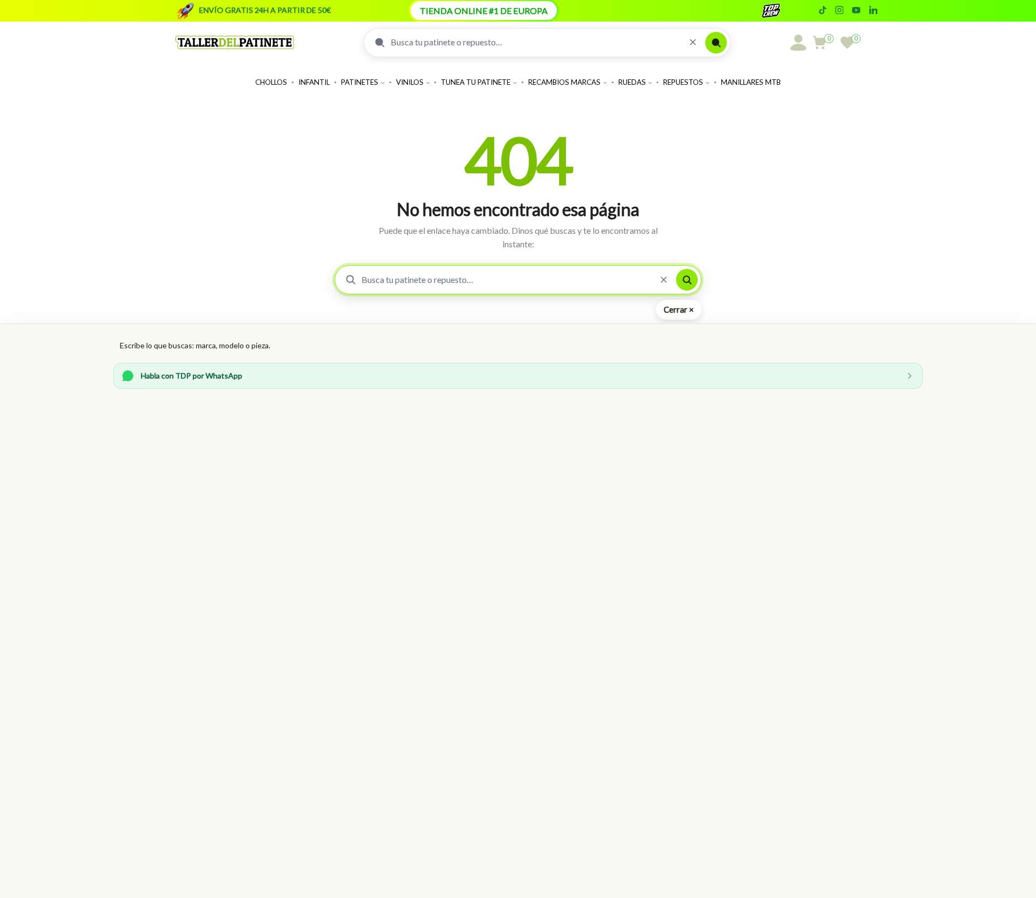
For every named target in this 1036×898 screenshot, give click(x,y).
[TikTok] (823, 11)
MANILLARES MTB (751, 82)
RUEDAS (632, 82)
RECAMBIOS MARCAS (564, 82)
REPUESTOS (683, 82)
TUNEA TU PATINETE (475, 82)
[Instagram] (839, 11)
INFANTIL (314, 82)
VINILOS (410, 82)
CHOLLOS (271, 82)
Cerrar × (679, 309)
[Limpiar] (693, 42)
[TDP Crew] (781, 10)
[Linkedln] (873, 11)
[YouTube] (856, 11)
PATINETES (359, 82)
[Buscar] (716, 42)
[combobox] (535, 42)
